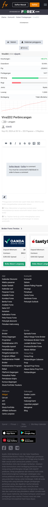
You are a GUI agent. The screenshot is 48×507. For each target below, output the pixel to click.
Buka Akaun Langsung (14, 264)
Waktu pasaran (8, 282)
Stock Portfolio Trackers (12, 385)
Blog (26, 410)
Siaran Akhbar (30, 350)
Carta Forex (29, 295)
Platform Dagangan (10, 372)
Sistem (13, 42)
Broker (4, 334)
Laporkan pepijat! (31, 404)
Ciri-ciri (5, 398)
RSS (3, 404)
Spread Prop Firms (31, 366)
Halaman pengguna (32, 42)
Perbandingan (30, 372)
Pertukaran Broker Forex (34, 340)
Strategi (27, 289)
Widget (5, 394)
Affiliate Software (9, 410)
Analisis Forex (7, 305)
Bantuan (27, 398)
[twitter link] (11, 448)
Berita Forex (7, 302)
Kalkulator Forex (9, 314)
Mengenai (28, 407)
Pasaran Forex (8, 292)
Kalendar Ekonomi (9, 279)
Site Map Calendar (38, 424)
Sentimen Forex (30, 298)
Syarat (4, 424)
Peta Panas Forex (9, 318)
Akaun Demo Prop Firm (33, 369)
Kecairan (5, 311)
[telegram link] (17, 448)
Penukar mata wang (10, 324)
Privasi (13, 424)
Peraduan (28, 292)
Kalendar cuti (7, 289)
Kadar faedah (7, 285)
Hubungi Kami (30, 401)
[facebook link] (4, 448)
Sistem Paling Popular (33, 285)
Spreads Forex (30, 334)
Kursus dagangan (9, 382)
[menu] (45, 5)
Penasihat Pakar (9, 375)
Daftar (34, 5)
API (3, 401)
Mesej (24, 48)
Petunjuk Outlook (31, 302)
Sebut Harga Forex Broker (34, 337)
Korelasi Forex (8, 298)
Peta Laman (24, 425)
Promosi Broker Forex (33, 346)
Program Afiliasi (8, 356)
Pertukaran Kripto (9, 379)
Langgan (11, 122)
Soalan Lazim (29, 394)
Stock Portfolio (8, 407)
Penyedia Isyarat (9, 346)
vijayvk (17, 54)
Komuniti (27, 279)
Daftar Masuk (20, 5)
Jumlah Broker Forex (32, 343)
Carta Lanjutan (8, 414)
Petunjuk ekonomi (9, 321)
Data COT (6, 308)
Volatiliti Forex (8, 295)
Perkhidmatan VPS (10, 343)
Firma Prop (28, 356)
